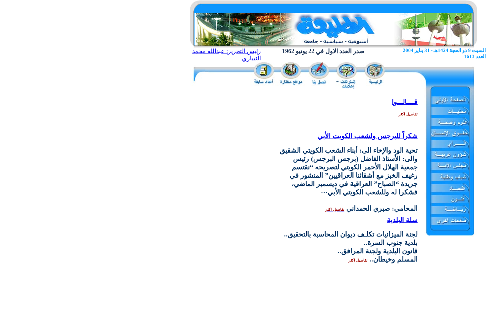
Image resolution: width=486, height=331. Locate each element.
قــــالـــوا (405, 102)
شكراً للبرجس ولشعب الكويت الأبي (367, 136)
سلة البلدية (402, 220)
